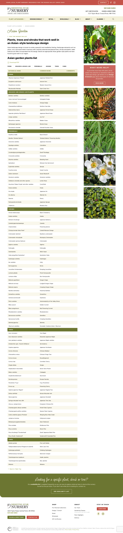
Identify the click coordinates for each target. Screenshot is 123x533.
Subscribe (102, 508)
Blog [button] (77, 19)
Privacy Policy (75, 529)
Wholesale (55, 516)
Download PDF (14, 62)
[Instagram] (114, 2)
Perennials (38, 66)
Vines (64, 66)
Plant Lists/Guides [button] (16, 19)
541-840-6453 (110, 8)
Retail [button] (51, 19)
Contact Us (32, 517)
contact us (82, 486)
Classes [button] (100, 19)
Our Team (77, 507)
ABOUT (77, 504)
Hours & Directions (109, 11)
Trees (57, 66)
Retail (53, 513)
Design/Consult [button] (36, 19)
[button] (113, 19)
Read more (100, 83)
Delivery (76, 517)
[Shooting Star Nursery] (17, 506)
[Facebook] (111, 2)
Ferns (9, 66)
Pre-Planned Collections (59, 507)
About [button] (87, 19)
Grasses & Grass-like (23, 66)
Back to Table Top (15, 469)
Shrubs (48, 66)
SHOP (54, 504)
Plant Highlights (78, 515)
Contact (103, 2)
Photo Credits (68, 529)
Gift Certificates (92, 11)
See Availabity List (61, 491)
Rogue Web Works (60, 529)
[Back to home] (18, 10)
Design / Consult (57, 510)
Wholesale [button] (64, 19)
